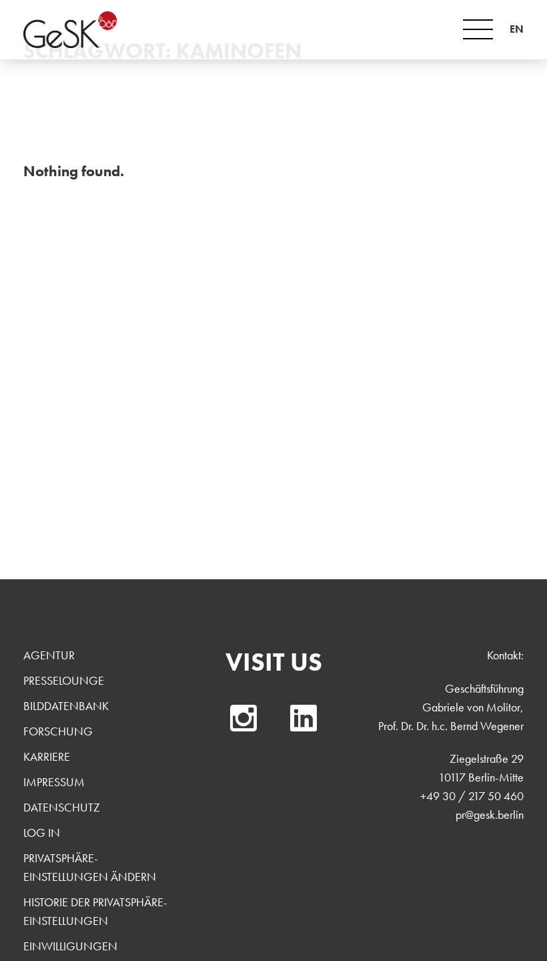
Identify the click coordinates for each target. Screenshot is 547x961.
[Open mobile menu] (478, 29)
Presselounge (63, 680)
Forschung (58, 731)
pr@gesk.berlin (490, 814)
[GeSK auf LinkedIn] (303, 718)
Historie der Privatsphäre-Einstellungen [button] (95, 911)
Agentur (49, 655)
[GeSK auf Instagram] (243, 718)
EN (517, 29)
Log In (41, 832)
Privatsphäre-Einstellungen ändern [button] (89, 867)
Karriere (46, 756)
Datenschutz (61, 807)
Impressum (54, 781)
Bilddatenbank (66, 705)
